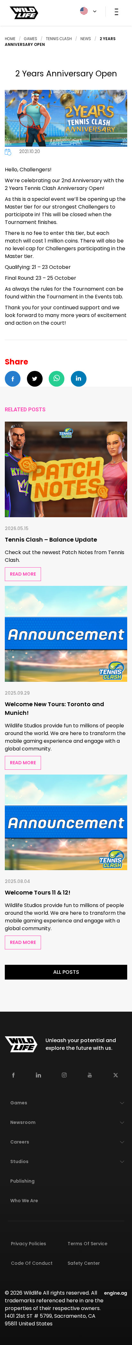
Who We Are (24, 1200)
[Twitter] (115, 1075)
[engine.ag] (115, 1293)
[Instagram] (64, 1075)
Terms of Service (87, 1243)
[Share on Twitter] (35, 379)
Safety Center (84, 1263)
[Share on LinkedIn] (79, 379)
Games (30, 38)
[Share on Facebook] (13, 379)
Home (10, 38)
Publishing (22, 1181)
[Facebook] (13, 1075)
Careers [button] (19, 1142)
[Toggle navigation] (116, 11)
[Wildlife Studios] (24, 12)
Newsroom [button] (23, 1122)
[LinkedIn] (38, 1075)
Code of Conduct (32, 1263)
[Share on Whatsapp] (56, 379)
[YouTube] (90, 1075)
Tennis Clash (59, 38)
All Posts (66, 972)
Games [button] (18, 1103)
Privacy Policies (28, 1243)
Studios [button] (19, 1161)
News (85, 38)
